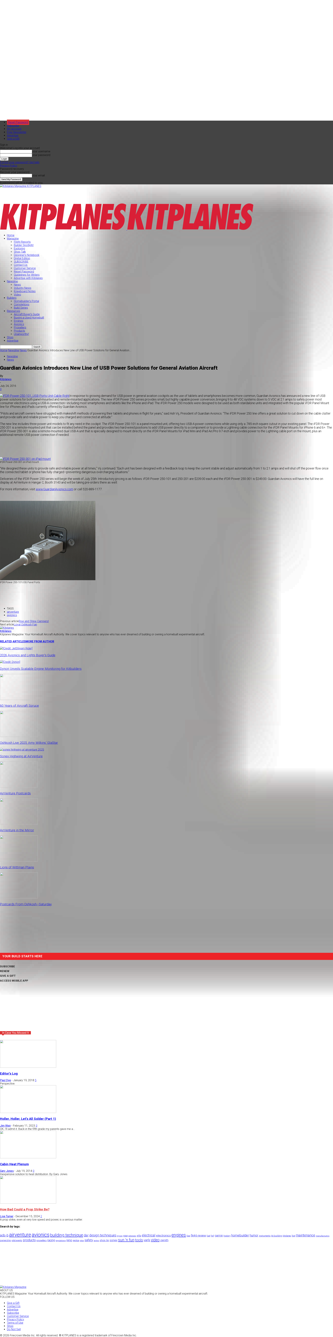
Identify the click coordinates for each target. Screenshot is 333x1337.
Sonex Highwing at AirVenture (21, 756)
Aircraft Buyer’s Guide (27, 314)
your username (41, 151)
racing (51, 1240)
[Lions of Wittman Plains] (19, 860)
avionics (12, 615)
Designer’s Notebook (26, 255)
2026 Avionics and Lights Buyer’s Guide (27, 655)
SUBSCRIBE (21, 261)
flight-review (198, 1235)
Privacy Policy (8, 165)
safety (89, 1240)
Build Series (21, 307)
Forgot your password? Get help (19, 162)
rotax (82, 1240)
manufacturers (322, 1236)
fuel (208, 1235)
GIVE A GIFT (8, 975)
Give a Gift (13, 138)
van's (147, 1240)
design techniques (102, 1235)
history (227, 1235)
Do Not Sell (14, 1329)
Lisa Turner (6, 1216)
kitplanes (287, 1236)
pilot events (17, 1240)
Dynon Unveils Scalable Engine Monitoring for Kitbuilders (41, 669)
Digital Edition (22, 258)
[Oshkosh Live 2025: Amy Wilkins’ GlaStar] (19, 736)
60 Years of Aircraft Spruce (19, 706)
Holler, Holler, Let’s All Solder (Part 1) (28, 1119)
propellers (41, 1240)
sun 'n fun (126, 1240)
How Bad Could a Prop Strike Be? (24, 1209)
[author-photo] (7, 627)
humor (254, 1235)
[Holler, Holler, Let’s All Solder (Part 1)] (28, 1112)
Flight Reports (22, 241)
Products (19, 330)
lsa (293, 1235)
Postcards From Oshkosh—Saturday (26, 904)
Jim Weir (5, 1125)
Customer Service (25, 268)
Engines (18, 321)
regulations (61, 1240)
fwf (212, 1235)
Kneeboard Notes (25, 291)
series (96, 1240)
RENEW (5, 971)
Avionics (19, 324)
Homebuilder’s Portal (26, 301)
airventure (13, 611)
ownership (5, 1240)
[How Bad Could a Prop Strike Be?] (28, 1202)
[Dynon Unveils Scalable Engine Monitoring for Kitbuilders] (10, 662)
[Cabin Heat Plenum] (28, 1157)
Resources (13, 311)
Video (17, 294)
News (17, 284)
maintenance (305, 1235)
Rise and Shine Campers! (34, 621)
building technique (66, 1235)
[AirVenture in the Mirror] (19, 823)
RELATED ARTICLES (13, 641)
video (155, 1240)
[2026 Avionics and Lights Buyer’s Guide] (16, 648)
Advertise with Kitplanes (28, 278)
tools (139, 1240)
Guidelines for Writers (27, 274)
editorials (132, 1236)
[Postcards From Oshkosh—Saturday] (19, 897)
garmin (219, 1235)
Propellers (20, 327)
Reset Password (24, 271)
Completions (21, 304)
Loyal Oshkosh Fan (25, 624)
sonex (113, 1240)
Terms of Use (15, 1322)
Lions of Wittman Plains (17, 867)
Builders (11, 297)
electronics (163, 1235)
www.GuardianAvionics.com (54, 489)
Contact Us (20, 265)
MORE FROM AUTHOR (40, 641)
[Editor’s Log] (28, 1066)
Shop (10, 337)
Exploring (19, 248)
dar (86, 1235)
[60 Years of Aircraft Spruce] (19, 699)
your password (41, 155)
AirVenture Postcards (15, 793)
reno (69, 1240)
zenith (164, 1240)
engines (179, 1235)
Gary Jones (7, 1171)
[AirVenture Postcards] (19, 786)
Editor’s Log (9, 1073)
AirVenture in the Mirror (17, 830)
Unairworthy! (21, 334)
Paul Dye (5, 1080)
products (29, 1240)
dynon (120, 1236)
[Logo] (63, 229)
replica (76, 1240)
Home (10, 235)
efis (139, 1235)
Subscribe (13, 125)
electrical (148, 1235)
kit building (276, 1235)
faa (188, 1235)
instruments (265, 1235)
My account (14, 128)
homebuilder (240, 1235)
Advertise (12, 135)
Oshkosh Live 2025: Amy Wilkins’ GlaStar (29, 743)
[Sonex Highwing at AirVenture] (22, 749)
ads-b (4, 1235)
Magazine (13, 238)
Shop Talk (20, 251)
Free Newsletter (16, 132)
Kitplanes (5, 379)
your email (38, 175)
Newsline (12, 281)
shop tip (104, 1240)
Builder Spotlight (23, 245)
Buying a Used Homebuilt (29, 317)
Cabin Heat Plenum (14, 1164)
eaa (125, 1235)
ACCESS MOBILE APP (14, 980)
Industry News (22, 288)
